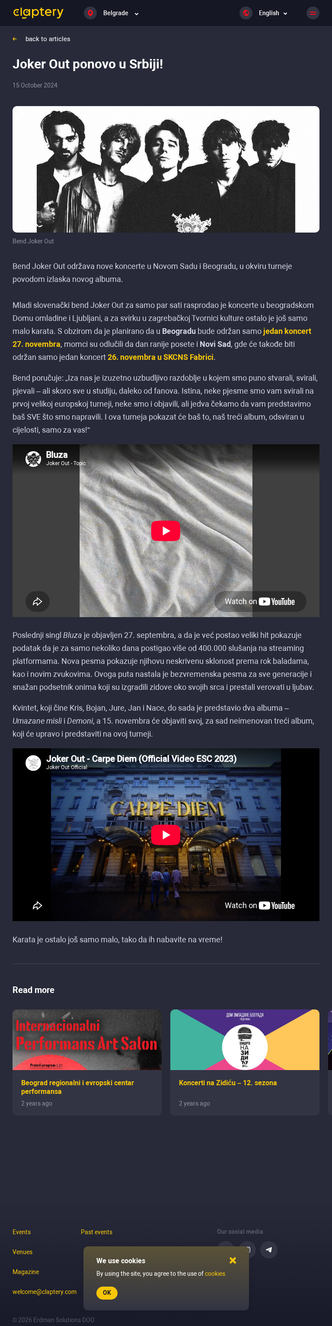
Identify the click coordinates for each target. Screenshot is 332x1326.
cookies (215, 1273)
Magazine (26, 1271)
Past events (96, 1232)
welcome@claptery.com (45, 1291)
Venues (22, 1251)
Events (22, 1232)
